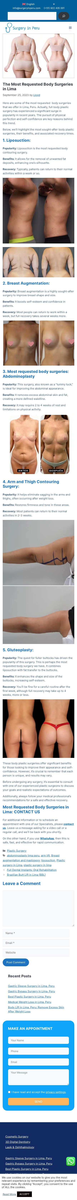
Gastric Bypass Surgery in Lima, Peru (31, 991)
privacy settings (56, 1092)
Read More (9, 1194)
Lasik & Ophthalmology (19, 1147)
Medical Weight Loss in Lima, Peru (29, 1002)
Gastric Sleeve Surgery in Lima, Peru (31, 986)
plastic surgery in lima (37, 865)
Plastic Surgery (16, 850)
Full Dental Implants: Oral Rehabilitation (32, 870)
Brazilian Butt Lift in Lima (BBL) (26, 874)
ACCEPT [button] (24, 1194)
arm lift (45, 855)
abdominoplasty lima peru (23, 855)
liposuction (48, 860)
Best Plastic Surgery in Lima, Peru (29, 996)
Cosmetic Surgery (16, 1136)
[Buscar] (63, 16)
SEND (38, 1101)
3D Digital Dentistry (17, 1142)
